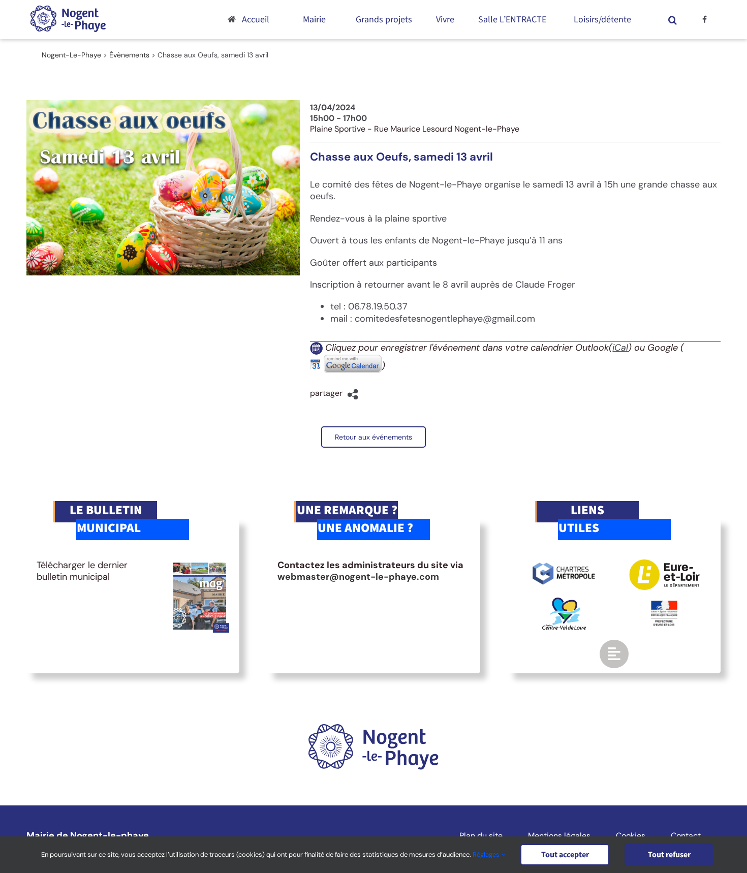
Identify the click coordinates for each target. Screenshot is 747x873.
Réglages (487, 854)
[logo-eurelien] (664, 564)
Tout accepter (565, 854)
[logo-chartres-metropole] (564, 564)
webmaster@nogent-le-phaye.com (358, 577)
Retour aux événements (373, 437)
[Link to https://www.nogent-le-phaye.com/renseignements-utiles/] (614, 654)
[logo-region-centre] (564, 602)
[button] (673, 19)
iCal (620, 347)
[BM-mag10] (199, 564)
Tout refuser (669, 854)
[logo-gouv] (664, 605)
